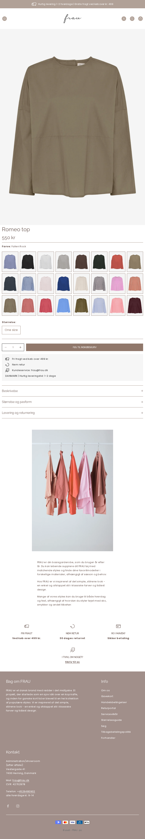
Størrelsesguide (111, 720)
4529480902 (27, 791)
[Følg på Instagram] (18, 806)
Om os (105, 690)
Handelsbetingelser (114, 702)
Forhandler (108, 738)
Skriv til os (72, 662)
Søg (103, 726)
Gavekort (107, 696)
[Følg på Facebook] (8, 806)
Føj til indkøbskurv (84, 347)
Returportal (108, 708)
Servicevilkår (109, 714)
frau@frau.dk (20, 780)
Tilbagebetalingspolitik (116, 732)
